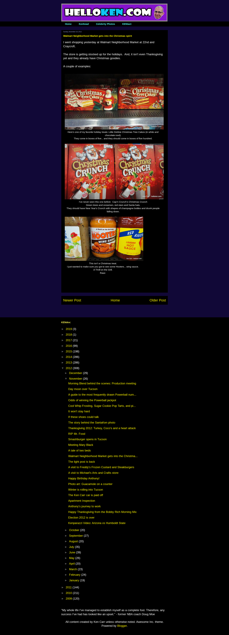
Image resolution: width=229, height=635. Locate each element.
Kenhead (84, 24)
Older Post (158, 300)
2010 (69, 593)
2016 (69, 345)
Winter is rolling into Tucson (85, 489)
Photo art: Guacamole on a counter (90, 484)
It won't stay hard (79, 411)
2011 (69, 587)
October (74, 530)
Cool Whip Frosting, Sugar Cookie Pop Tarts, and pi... (102, 405)
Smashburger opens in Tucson (87, 439)
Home (68, 24)
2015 (69, 351)
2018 (69, 334)
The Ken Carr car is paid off (85, 495)
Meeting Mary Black (80, 444)
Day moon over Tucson (82, 389)
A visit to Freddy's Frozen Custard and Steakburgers (101, 467)
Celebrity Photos (105, 24)
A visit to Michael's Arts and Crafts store (93, 472)
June (72, 552)
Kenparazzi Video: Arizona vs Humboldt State (96, 523)
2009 (69, 598)
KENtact (126, 24)
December (76, 373)
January (74, 580)
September (76, 535)
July (72, 546)
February (75, 574)
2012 (69, 368)
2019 (69, 329)
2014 (69, 356)
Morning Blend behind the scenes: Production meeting (102, 383)
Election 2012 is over (81, 517)
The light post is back (81, 461)
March (73, 569)
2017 (69, 340)
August (74, 541)
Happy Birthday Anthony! (83, 478)
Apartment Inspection (81, 500)
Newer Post (72, 300)
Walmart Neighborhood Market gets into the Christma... (103, 456)
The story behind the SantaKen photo (91, 422)
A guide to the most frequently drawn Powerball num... (102, 394)
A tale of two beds (79, 450)
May (72, 558)
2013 (69, 362)
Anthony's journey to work (84, 506)
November (76, 378)
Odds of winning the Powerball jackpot (92, 400)
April (72, 563)
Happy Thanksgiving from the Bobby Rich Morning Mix (102, 512)
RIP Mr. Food (76, 433)
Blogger (122, 625)
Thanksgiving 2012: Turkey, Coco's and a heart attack (102, 428)
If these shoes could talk (83, 417)
